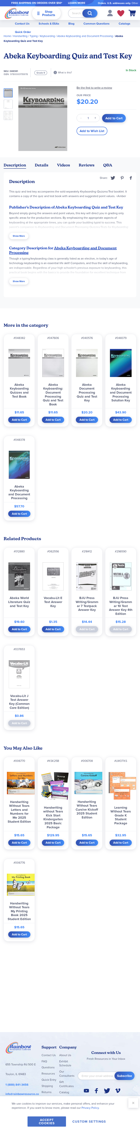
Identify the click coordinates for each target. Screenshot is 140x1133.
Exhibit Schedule (65, 1063)
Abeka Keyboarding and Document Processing (85, 36)
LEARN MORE (76, 3)
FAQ (44, 1061)
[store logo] (17, 13)
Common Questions (96, 23)
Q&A (107, 165)
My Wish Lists (120, 13)
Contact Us (22, 23)
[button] (110, 13)
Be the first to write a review (94, 87)
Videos (63, 165)
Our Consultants (66, 1073)
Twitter (113, 178)
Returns (46, 1092)
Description (15, 165)
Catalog (64, 1092)
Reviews (86, 165)
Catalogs (124, 23)
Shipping (47, 1086)
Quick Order (23, 32)
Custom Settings (89, 1121)
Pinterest (122, 178)
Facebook (131, 178)
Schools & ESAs (49, 23)
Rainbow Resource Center (18, 1048)
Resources (48, 1073)
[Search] (89, 13)
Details (41, 165)
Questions (48, 1067)
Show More (19, 236)
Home (7, 36)
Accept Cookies (47, 1122)
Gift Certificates (66, 1084)
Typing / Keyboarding (42, 36)
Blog (71, 23)
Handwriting (20, 36)
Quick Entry (49, 1080)
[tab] (15, 166)
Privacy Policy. (90, 1108)
